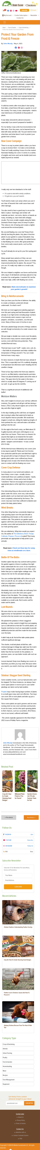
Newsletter (34, 15)
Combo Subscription (21, 15)
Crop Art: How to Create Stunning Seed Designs (17, 960)
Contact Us (20, 18)
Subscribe (24, 10)
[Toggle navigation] (5, 22)
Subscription (29, 1103)
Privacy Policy (21, 1120)
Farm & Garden (12, 27)
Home (4, 27)
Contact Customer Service (20, 1135)
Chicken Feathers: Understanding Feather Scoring (18, 927)
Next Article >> (31, 817)
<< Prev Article (9, 817)
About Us (21, 1117)
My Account (7, 15)
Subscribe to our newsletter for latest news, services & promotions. (17, 869)
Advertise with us (21, 1132)
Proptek (4, 692)
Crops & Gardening (23, 27)
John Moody (8, 43)
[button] (35, 781)
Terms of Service (21, 1123)
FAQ (21, 1139)
